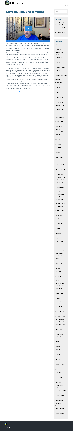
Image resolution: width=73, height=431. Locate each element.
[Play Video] (7, 41)
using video (58, 403)
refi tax (57, 344)
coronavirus (58, 134)
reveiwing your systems (60, 362)
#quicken (57, 62)
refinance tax (58, 351)
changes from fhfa (59, 112)
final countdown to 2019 (60, 177)
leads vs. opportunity (60, 238)
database (57, 152)
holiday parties (58, 218)
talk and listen (58, 380)
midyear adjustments (60, 261)
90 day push (58, 70)
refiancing (57, 346)
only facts (57, 268)
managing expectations (60, 250)
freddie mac (58, 196)
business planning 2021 (60, 100)
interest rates (58, 231)
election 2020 (58, 167)
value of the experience (60, 408)
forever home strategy (60, 194)
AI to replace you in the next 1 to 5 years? (60, 33)
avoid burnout (58, 82)
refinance (57, 349)
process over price (59, 293)
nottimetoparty (58, 266)
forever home (58, 191)
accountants (58, 72)
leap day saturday (59, 241)
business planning (59, 95)
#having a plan (58, 57)
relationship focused (60, 356)
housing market (59, 228)
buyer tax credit (59, 102)
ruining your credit (59, 364)
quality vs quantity (59, 319)
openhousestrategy (59, 273)
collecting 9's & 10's (59, 124)
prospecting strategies (60, 303)
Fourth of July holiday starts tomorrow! (60, 23)
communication (58, 126)
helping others (58, 215)
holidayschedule (58, 225)
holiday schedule (59, 220)
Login (66, 5)
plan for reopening (59, 283)
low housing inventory (60, 248)
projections (57, 298)
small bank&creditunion (60, 375)
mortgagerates (58, 263)
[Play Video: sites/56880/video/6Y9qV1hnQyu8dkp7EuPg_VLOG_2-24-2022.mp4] (28, 28)
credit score (58, 144)
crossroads (57, 149)
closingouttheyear (59, 121)
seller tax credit (59, 367)
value (56, 405)
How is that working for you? (60, 28)
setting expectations (59, 369)
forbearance (58, 184)
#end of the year (59, 52)
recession (57, 332)
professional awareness (60, 296)
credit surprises (58, 147)
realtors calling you (59, 329)
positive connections (59, 285)
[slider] (27, 41)
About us (49, 3)
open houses (58, 271)
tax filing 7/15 (58, 382)
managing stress (59, 253)
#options (57, 60)
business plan (58, 92)
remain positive (58, 359)
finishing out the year (60, 179)
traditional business (59, 395)
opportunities (58, 276)
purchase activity (59, 309)
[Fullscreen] (49, 41)
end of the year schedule (60, 169)
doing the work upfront (60, 161)
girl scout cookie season (60, 203)
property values (58, 301)
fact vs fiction (58, 172)
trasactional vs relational (61, 398)
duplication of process (60, 164)
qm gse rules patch (59, 311)
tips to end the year (60, 392)
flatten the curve (59, 182)
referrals (57, 341)
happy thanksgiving (59, 213)
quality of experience (60, 316)
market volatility (59, 255)
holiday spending (59, 223)
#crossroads (58, 49)
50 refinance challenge (60, 67)
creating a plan (58, 142)
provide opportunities (60, 306)
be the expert (58, 90)
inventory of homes (59, 236)
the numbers (58, 387)
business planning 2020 (60, 97)
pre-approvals (58, 288)
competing (57, 129)
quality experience (59, 314)
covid (56, 137)
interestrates (58, 233)
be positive (57, 87)
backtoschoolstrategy (60, 84)
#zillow (57, 65)
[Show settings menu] (47, 41)
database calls (58, 155)
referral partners (59, 339)
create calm (58, 139)
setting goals (58, 372)
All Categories (58, 44)
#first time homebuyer (60, 54)
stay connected (58, 377)
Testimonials (58, 3)
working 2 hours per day (60, 413)
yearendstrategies (59, 416)
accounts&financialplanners (61, 75)
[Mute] (45, 41)
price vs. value (58, 291)
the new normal (59, 385)
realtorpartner (58, 327)
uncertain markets (59, 400)
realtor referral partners (60, 324)
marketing (57, 258)
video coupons (58, 411)
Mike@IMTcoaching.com (22, 91)
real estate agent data (60, 321)
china (56, 114)
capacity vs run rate (59, 105)
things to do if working (60, 390)
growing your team (59, 210)
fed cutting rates (59, 174)
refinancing (58, 354)
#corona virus (58, 47)
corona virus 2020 (59, 131)
